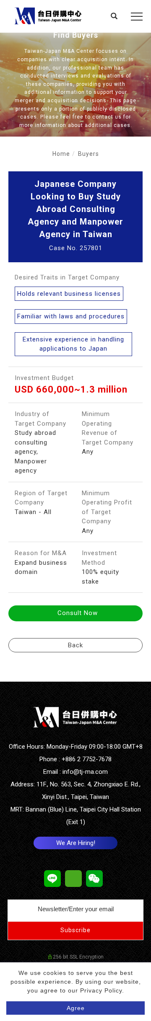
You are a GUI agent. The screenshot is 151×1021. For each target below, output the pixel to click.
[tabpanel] (75, 85)
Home (61, 153)
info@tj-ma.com (85, 771)
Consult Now (77, 613)
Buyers (88, 153)
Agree (76, 1008)
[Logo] (48, 15)
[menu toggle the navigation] (137, 16)
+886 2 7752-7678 (87, 759)
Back (75, 645)
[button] (114, 17)
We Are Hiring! (75, 843)
